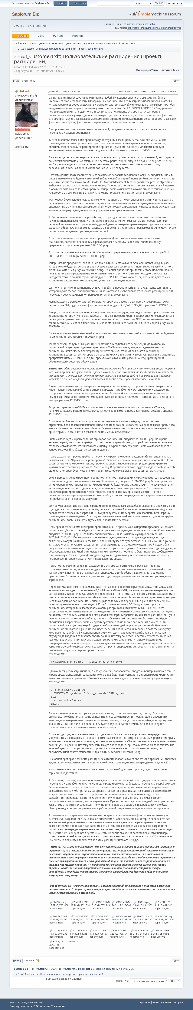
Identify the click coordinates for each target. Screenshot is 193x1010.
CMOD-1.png (165, 916)
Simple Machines (35, 1002)
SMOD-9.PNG (101, 916)
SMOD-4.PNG (122, 902)
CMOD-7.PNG (161, 930)
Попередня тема (147, 70)
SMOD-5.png (143, 902)
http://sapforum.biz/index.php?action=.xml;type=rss (154, 27)
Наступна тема (169, 70)
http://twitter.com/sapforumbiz (139, 24)
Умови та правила (162, 1002)
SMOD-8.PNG (81, 916)
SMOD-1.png (59, 902)
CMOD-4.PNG (100, 930)
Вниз (16, 80)
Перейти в (122, 980)
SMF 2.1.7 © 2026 (18, 1002)
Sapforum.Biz (25, 14)
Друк (176, 80)
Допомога (145, 1002)
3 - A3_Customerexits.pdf (65, 941)
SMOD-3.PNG (102, 902)
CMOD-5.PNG (120, 930)
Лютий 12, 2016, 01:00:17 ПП (65, 91)
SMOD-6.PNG (165, 902)
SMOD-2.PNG (81, 902)
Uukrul (24, 91)
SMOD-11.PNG (144, 916)
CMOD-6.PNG (140, 930)
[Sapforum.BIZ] (16, 142)
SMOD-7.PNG (59, 916)
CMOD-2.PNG (59, 930)
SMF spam (52, 978)
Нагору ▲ (178, 1002)
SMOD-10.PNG (123, 916)
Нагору (17, 960)
